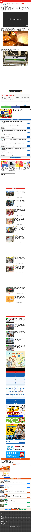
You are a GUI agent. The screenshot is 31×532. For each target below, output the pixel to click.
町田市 (23, 394)
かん (4, 174)
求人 (7, 3)
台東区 (12, 388)
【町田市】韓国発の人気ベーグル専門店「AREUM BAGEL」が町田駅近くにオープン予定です (19, 219)
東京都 (7, 6)
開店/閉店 (10, 3)
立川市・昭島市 (8, 394)
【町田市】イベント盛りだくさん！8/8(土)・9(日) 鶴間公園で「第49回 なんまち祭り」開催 (19, 192)
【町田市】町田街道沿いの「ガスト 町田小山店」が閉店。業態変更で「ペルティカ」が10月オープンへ (19, 339)
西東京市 (10, 391)
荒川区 (10, 388)
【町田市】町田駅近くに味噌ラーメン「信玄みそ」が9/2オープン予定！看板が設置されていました (19, 325)
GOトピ (1, 3)
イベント (25, 3)
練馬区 (23, 388)
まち (20, 3)
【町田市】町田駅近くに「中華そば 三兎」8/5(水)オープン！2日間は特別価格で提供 (19, 210)
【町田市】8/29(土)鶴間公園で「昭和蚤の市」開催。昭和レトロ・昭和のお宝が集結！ (19, 332)
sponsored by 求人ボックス (18, 119)
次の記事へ (24, 105)
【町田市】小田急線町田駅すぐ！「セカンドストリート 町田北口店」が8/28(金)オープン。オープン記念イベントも (19, 319)
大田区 (7, 391)
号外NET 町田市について (4, 521)
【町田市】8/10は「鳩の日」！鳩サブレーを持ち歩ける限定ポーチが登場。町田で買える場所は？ (19, 297)
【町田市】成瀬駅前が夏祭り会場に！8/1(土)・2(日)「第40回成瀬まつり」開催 (19, 201)
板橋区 (20, 388)
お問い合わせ (3, 518)
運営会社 (3, 513)
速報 (27, 3)
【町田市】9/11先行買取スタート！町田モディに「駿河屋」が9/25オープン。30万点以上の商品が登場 (19, 346)
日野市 (17, 394)
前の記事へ (6, 105)
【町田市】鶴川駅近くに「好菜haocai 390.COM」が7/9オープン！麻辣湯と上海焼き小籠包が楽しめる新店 (19, 267)
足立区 (7, 388)
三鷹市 (20, 391)
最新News (5, 3)
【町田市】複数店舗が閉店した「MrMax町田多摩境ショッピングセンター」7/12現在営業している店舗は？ (19, 237)
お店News (13, 3)
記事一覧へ (15, 105)
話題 (22, 3)
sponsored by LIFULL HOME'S (18, 478)
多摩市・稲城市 (13, 394)
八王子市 (20, 394)
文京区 (18, 388)
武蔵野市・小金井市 (14, 391)
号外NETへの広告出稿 (4, 516)
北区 (15, 388)
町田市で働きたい (12, 119)
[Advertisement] (15, 181)
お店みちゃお (17, 3)
